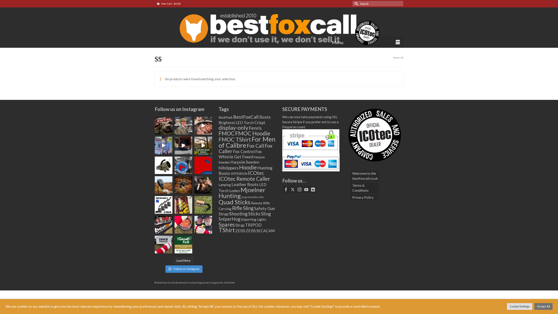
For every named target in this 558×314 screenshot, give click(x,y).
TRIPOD (253, 224)
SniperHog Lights (253, 219)
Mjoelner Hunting (242, 192)
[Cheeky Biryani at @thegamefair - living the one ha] (183, 225)
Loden (234, 190)
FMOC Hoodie (252, 133)
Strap (240, 225)
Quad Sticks (234, 202)
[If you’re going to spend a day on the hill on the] (163, 185)
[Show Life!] (203, 126)
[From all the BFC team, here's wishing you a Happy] (163, 126)
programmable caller (253, 197)
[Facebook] (286, 189)
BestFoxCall (246, 117)
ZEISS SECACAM (260, 231)
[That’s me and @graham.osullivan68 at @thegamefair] (163, 244)
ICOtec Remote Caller (244, 179)
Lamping (225, 185)
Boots (265, 116)
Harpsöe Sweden (244, 162)
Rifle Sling (242, 208)
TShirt (227, 230)
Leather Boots (245, 184)
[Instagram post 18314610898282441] (163, 145)
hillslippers (228, 167)
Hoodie (248, 167)
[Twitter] (293, 189)
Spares (227, 224)
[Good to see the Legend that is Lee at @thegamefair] (203, 225)
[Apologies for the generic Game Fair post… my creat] (183, 244)
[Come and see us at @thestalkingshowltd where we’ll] (163, 165)
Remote (256, 203)
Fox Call (255, 146)
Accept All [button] (543, 306)
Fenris (255, 128)
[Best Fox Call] (279, 27)
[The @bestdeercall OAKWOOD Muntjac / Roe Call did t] (203, 185)
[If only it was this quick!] (183, 145)
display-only (233, 127)
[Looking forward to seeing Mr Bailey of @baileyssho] (183, 205)
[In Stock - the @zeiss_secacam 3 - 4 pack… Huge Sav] (163, 205)
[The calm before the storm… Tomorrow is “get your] (203, 145)
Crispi (259, 122)
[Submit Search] (355, 3)
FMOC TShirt (235, 139)
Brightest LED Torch (236, 122)
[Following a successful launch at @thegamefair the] (203, 205)
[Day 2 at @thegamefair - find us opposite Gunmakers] (163, 225)
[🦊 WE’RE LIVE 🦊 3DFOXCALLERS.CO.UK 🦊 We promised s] (183, 165)
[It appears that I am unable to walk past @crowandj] (183, 126)
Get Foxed (243, 156)
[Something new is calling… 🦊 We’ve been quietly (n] (203, 165)
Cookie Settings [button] (520, 306)
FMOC (227, 133)
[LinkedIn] (313, 189)
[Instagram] (299, 189)
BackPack (226, 117)
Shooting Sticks (244, 213)
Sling (266, 213)
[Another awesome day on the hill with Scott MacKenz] (183, 185)
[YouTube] (306, 189)
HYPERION (239, 174)
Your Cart (170, 3)
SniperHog (229, 219)
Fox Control (244, 151)
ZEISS (240, 231)
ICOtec (256, 173)
